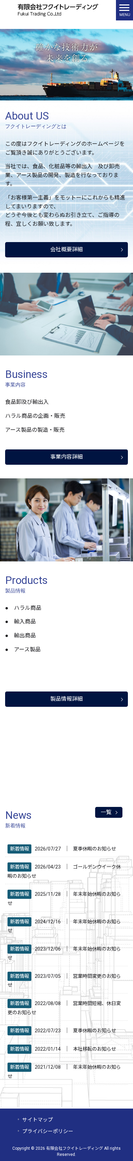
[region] (66, 64)
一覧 (106, 812)
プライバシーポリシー (47, 1131)
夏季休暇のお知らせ (94, 849)
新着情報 (19, 849)
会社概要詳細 (66, 249)
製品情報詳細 (66, 699)
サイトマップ (37, 1120)
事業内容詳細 (66, 457)
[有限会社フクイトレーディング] (58, 9)
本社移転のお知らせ (94, 1049)
